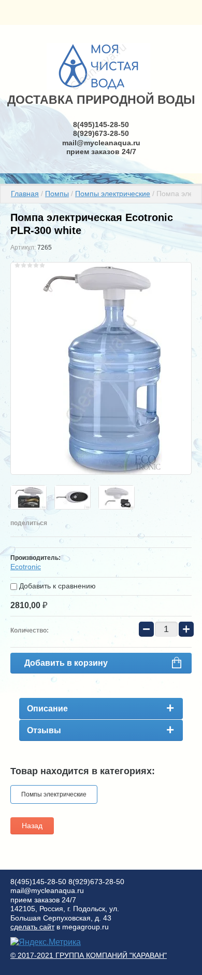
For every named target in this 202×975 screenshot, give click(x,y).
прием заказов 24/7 (101, 151)
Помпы (57, 193)
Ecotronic (25, 566)
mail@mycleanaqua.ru (101, 143)
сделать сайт (32, 927)
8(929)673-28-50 (101, 133)
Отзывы (44, 730)
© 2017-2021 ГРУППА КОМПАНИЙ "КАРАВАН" (88, 955)
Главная (25, 193)
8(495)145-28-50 (101, 124)
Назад (32, 825)
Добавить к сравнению (56, 586)
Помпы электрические (112, 193)
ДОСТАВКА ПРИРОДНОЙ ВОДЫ (101, 99)
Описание (47, 708)
